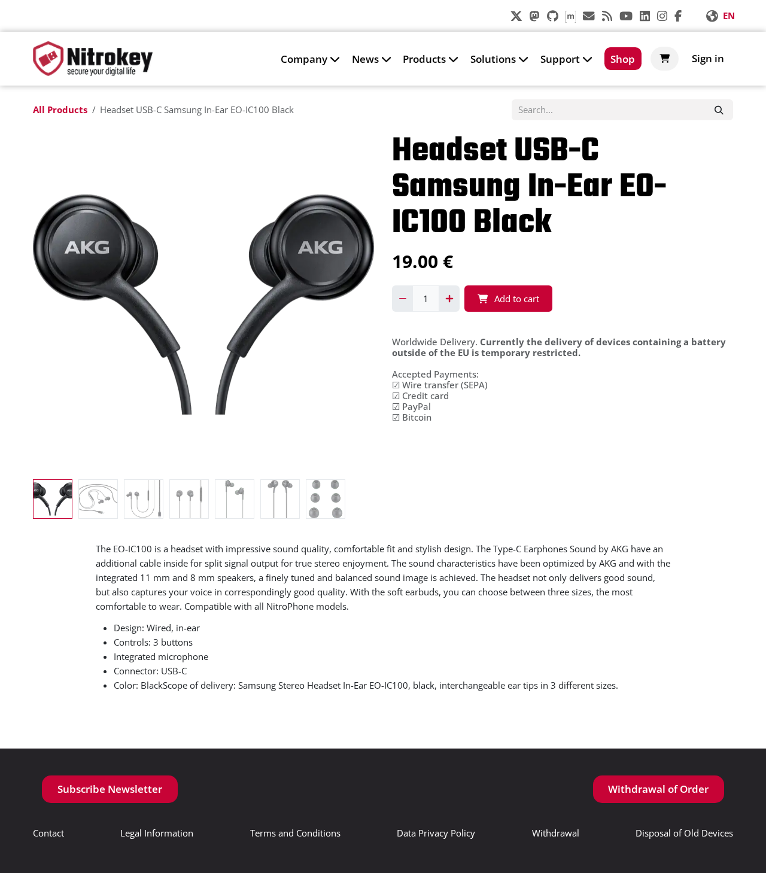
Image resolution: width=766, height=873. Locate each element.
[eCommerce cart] (665, 59)
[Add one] (449, 298)
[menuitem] (310, 58)
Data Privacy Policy (436, 833)
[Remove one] (402, 298)
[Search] (719, 110)
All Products (60, 109)
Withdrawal (555, 833)
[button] (50, 304)
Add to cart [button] (515, 299)
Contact (48, 833)
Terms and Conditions (295, 833)
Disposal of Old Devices (684, 833)
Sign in (708, 58)
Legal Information (156, 833)
